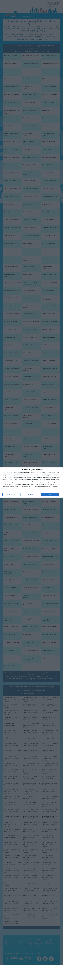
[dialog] (31, 482)
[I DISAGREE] (60, 470)
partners (11, 472)
